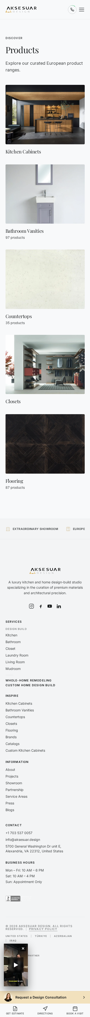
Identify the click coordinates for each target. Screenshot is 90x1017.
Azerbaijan (63, 936)
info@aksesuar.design (23, 839)
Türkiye (41, 936)
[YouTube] (49, 606)
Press (10, 803)
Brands (11, 737)
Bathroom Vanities (20, 710)
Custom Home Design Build (31, 685)
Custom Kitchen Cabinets (25, 750)
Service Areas (16, 796)
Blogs (10, 810)
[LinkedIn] (58, 606)
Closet (10, 648)
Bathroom (13, 642)
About (10, 769)
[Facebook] (40, 606)
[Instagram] (31, 606)
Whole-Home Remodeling (29, 680)
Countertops (15, 717)
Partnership (15, 790)
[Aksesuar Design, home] (21, 9)
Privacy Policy (43, 929)
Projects (12, 776)
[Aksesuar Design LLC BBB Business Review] (19, 898)
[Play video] (16, 965)
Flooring (12, 730)
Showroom (14, 783)
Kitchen (11, 635)
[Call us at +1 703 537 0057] (72, 9)
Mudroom (13, 669)
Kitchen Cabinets (19, 703)
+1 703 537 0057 (19, 833)
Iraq (13, 940)
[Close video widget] (23, 948)
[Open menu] (81, 9)
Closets (11, 723)
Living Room (15, 662)
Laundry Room (17, 655)
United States (17, 936)
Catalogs (12, 744)
